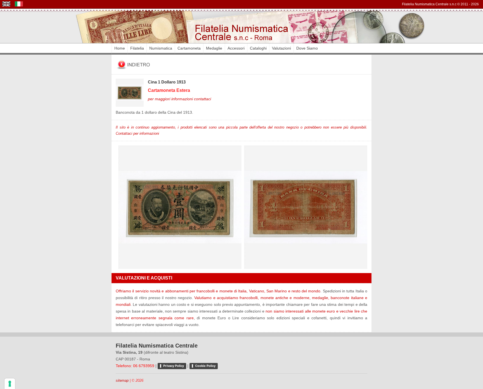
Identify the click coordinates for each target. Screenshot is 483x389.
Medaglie (214, 48)
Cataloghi (258, 48)
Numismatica (160, 48)
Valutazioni (281, 48)
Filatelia (137, 48)
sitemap (122, 380)
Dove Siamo (307, 48)
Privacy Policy (173, 366)
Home (119, 48)
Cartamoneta (189, 48)
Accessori (236, 48)
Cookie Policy (205, 366)
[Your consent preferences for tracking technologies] (9, 383)
